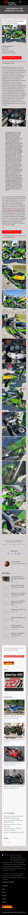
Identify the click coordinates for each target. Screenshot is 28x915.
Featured (4, 892)
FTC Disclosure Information (8, 882)
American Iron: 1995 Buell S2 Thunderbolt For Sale (18, 634)
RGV (19, 544)
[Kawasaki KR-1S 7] (14, 400)
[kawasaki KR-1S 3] (14, 302)
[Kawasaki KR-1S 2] (14, 277)
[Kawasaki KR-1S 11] (14, 497)
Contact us (4, 902)
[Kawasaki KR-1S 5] (14, 351)
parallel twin (15, 544)
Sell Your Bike (5, 886)
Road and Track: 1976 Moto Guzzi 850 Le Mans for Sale (17, 586)
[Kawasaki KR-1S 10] (14, 473)
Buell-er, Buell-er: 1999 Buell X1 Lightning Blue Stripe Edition (18, 594)
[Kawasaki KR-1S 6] (14, 375)
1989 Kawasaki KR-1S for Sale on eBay (11, 57)
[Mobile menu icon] (24, 3)
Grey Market (7, 544)
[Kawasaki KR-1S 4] (14, 326)
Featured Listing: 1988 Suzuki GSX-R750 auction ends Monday (18, 603)
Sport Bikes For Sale (18, 540)
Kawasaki (12, 540)
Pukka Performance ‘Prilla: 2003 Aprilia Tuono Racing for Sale (18, 578)
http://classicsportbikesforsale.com (19, 563)
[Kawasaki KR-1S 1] (14, 253)
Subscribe (9, 663)
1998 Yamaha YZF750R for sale (18, 609)
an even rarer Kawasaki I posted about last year (13, 210)
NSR (11, 544)
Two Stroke (23, 544)
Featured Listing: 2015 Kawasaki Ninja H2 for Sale (17, 626)
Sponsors (4, 895)
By (10, 542)
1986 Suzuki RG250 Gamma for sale (18, 618)
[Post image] (6, 579)
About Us (4, 898)
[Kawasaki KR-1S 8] (14, 424)
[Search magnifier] (23, 656)
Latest (3, 889)
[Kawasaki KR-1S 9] (14, 448)
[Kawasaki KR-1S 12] (14, 522)
